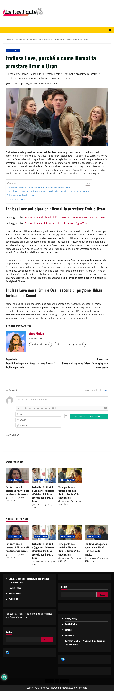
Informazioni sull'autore (21, 195)
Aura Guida (13, 83)
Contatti (68, 629)
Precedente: (30, 363)
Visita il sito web (40, 344)
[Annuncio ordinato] (34, 408)
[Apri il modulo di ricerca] (110, 30)
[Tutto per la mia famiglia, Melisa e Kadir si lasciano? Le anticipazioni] (70, 475)
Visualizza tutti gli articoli (70, 344)
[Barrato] (30, 408)
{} (53, 408)
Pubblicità (13, 599)
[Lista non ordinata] (38, 408)
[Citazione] (42, 408)
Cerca (9, 631)
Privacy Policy (15, 593)
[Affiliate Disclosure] (62, 681)
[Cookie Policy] (66, 681)
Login (105, 390)
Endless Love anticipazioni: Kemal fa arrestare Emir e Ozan (39, 187)
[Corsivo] (22, 408)
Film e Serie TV (12, 50)
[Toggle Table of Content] (86, 183)
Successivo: (85, 363)
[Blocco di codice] (46, 408)
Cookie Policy (15, 588)
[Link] (49, 408)
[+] (57, 408)
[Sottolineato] (26, 408)
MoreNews (67, 687)
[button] (6, 30)
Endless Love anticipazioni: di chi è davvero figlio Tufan (57, 223)
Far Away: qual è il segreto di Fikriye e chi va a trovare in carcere (17, 490)
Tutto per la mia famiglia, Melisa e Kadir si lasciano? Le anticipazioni (69, 492)
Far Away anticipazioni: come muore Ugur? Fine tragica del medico (96, 549)
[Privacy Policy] (47, 681)
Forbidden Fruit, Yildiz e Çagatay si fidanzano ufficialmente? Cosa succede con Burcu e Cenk (43, 494)
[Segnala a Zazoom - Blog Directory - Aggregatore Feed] (7, 652)
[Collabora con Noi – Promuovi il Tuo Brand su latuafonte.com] (52, 681)
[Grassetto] (18, 408)
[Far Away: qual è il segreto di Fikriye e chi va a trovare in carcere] (17, 475)
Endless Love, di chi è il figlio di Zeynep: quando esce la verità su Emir (65, 217)
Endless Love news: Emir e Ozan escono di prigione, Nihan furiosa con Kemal (49, 191)
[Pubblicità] (57, 681)
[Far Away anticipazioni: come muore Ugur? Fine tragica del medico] (96, 532)
